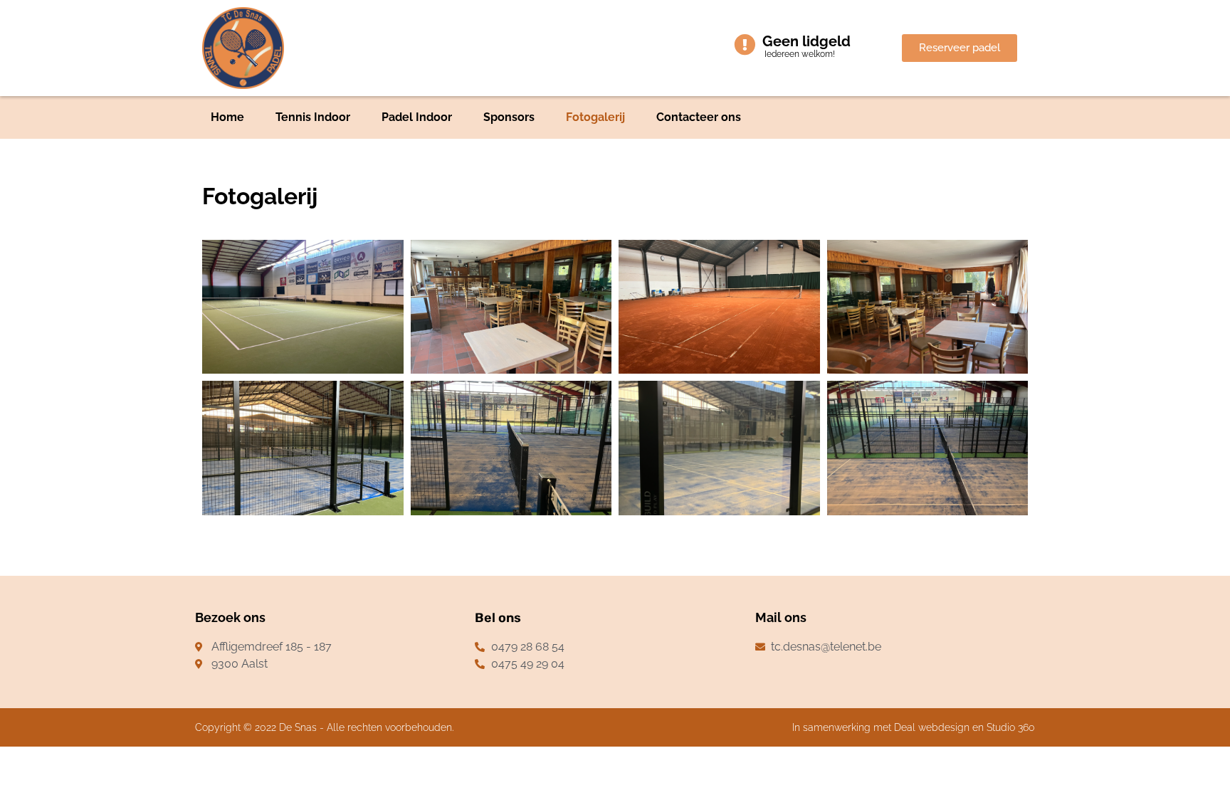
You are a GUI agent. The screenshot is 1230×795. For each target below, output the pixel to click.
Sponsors (509, 117)
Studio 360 (1011, 727)
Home (227, 117)
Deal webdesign (931, 727)
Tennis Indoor (312, 117)
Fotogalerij (595, 117)
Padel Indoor (417, 117)
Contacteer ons (698, 117)
